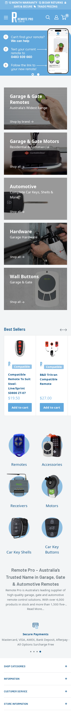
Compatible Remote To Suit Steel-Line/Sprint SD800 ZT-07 (19, 383)
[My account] (56, 17)
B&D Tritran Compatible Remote (48, 379)
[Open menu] (6, 17)
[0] (63, 17)
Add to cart (20, 407)
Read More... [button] (35, 609)
